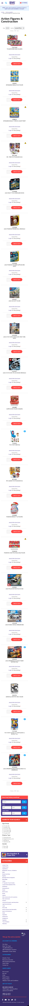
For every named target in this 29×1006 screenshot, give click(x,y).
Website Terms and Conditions (10, 980)
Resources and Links (7, 960)
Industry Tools (6, 958)
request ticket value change (14, 54)
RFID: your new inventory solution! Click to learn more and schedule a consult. (14, 8)
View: (4, 28)
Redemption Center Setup (9, 951)
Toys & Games (9, 12)
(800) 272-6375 (6, 993)
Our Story (4, 944)
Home (2, 12)
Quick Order (5, 963)
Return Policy (5, 977)
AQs (4, 975)
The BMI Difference (7, 948)
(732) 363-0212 (6, 994)
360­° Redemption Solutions (9, 949)
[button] (2, 3)
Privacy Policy (5, 979)
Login (10, 58)
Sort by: (12, 28)
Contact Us (5, 965)
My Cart (4, 973)
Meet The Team (6, 946)
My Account (5, 971)
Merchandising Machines (8, 961)
